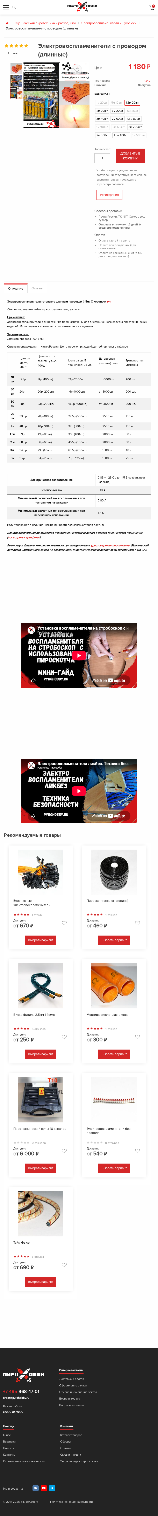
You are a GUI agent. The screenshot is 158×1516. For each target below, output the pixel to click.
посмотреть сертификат (24, 537)
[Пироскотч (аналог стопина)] (114, 873)
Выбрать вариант (40, 940)
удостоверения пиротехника (110, 545)
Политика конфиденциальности (71, 1502)
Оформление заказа (73, 1385)
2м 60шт (117, 119)
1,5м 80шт (133, 119)
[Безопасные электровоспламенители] (40, 873)
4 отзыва (111, 915)
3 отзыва (38, 1257)
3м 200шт (135, 127)
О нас (7, 1435)
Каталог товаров (71, 1435)
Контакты (9, 1454)
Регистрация (109, 195)
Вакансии (9, 1441)
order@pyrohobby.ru (16, 1398)
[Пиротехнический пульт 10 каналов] (40, 1100)
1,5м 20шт (132, 102)
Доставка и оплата (71, 1379)
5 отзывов (39, 1029)
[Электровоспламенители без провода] (114, 1100)
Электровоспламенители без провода (108, 1131)
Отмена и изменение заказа (78, 1392)
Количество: (102, 149)
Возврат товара (69, 1398)
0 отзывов (39, 1143)
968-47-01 (21, 1392)
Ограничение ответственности (24, 1461)
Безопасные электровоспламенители (31, 903)
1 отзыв (13, 53)
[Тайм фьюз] (40, 1214)
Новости (8, 1448)
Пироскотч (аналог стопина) (107, 901)
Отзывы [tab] (37, 288)
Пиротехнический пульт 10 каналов (39, 1129)
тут (109, 301)
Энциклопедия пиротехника (79, 1461)
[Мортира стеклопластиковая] (114, 986)
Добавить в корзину (130, 155)
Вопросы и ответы (71, 1405)
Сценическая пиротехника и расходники (45, 23)
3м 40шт (102, 119)
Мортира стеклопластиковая (108, 1015)
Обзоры (65, 1441)
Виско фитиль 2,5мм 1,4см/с (34, 1015)
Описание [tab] (15, 289)
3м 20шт (117, 111)
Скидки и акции (70, 1454)
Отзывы (65, 1448)
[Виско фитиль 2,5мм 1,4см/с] (40, 986)
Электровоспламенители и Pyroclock (108, 23)
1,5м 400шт (121, 135)
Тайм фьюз (21, 1243)
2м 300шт (103, 135)
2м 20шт (102, 111)
